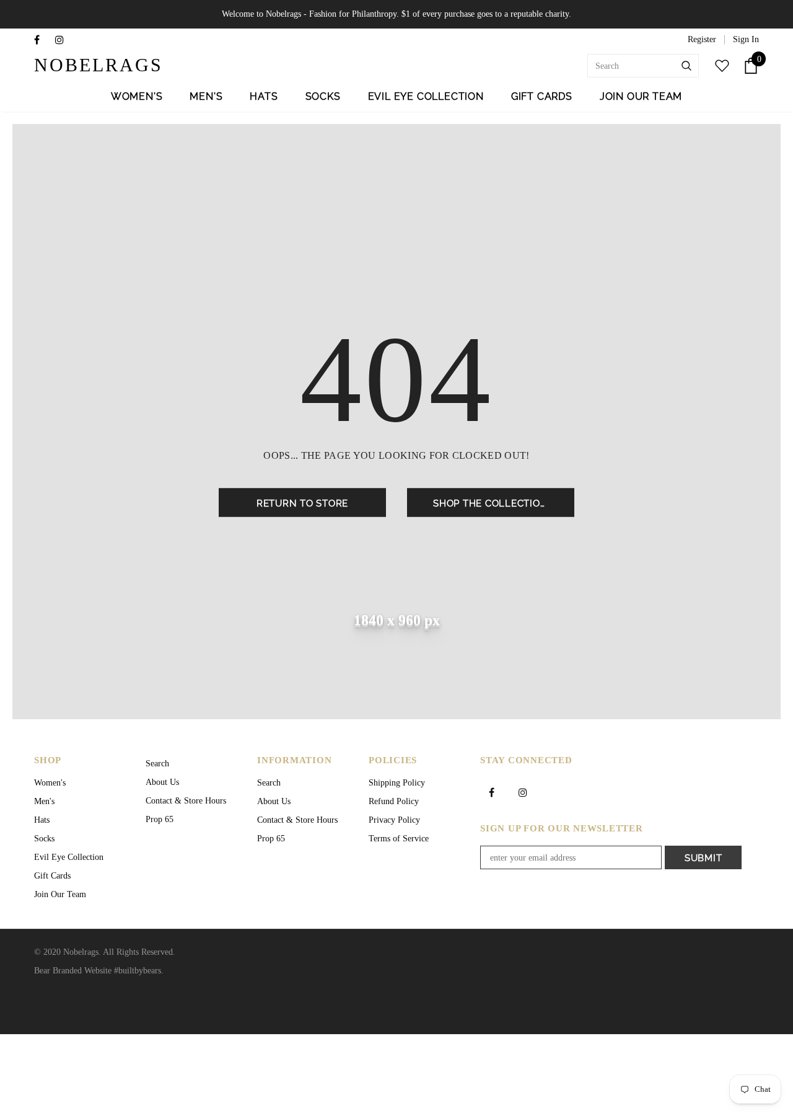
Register (702, 39)
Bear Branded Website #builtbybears (97, 970)
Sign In (746, 39)
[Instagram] (63, 40)
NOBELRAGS (73, 65)
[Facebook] (42, 40)
